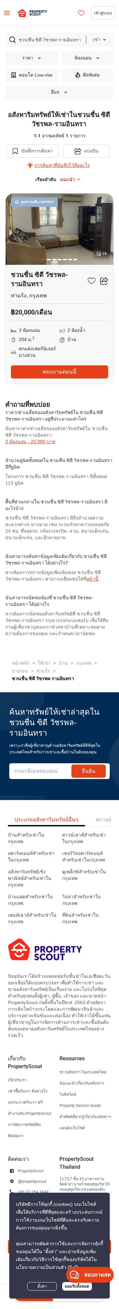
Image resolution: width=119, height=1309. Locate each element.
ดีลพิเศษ (91, 75)
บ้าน (63, 663)
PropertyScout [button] (30, 1170)
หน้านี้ (92, 579)
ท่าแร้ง (43, 671)
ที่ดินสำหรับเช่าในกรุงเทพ (80, 918)
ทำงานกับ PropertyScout (29, 1113)
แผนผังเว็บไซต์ (72, 1127)
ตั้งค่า (42, 1286)
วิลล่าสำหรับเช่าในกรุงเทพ (81, 900)
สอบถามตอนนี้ (59, 372)
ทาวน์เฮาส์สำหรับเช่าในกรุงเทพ (84, 838)
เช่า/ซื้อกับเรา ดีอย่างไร (27, 1091)
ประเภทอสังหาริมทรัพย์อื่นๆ (46, 819)
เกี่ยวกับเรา (17, 1079)
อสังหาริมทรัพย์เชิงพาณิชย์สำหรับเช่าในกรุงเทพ (29, 878)
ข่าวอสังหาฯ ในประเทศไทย (83, 1071)
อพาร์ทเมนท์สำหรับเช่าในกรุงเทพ (31, 857)
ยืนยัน (88, 771)
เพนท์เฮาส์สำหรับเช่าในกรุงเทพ (32, 918)
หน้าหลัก (20, 663)
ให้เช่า (44, 663)
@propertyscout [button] (32, 1181)
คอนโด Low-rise (36, 75)
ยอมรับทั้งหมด (77, 1286)
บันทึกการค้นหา (37, 151)
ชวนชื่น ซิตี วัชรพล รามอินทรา (43, 678)
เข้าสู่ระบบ (103, 13)
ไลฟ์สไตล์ (68, 1094)
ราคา (27, 58)
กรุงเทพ (83, 663)
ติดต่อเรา (16, 1135)
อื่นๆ (55, 92)
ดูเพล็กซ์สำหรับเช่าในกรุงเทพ (84, 875)
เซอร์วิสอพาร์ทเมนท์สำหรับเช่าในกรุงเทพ (83, 857)
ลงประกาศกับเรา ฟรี (25, 1102)
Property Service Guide (80, 1105)
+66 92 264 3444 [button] (33, 1191)
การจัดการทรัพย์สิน (24, 1124)
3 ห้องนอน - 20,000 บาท (30, 442)
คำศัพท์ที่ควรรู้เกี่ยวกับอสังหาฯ (85, 1116)
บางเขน (20, 671)
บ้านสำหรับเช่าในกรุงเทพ (26, 838)
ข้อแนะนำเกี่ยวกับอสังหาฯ (82, 1083)
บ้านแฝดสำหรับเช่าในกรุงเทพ (30, 900)
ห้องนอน (83, 58)
